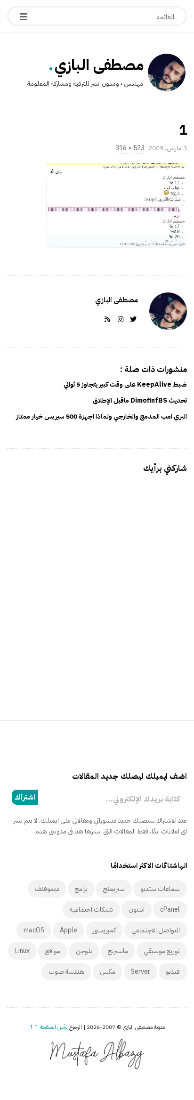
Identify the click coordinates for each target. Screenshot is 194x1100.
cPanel (170, 909)
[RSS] (105, 319)
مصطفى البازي (99, 65)
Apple (68, 930)
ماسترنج (118, 951)
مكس (107, 972)
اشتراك (25, 797)
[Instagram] (118, 319)
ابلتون (137, 909)
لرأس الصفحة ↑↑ (48, 1027)
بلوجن (84, 951)
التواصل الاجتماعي (155, 930)
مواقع (52, 951)
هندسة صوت (66, 972)
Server (140, 972)
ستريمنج (114, 889)
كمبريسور (104, 930)
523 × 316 (130, 148)
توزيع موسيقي (162, 951)
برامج (81, 889)
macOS (34, 930)
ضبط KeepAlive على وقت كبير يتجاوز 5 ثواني (125, 384)
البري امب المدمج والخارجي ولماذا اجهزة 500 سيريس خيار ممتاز (101, 416)
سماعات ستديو (160, 889)
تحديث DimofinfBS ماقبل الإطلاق (140, 400)
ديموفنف (47, 889)
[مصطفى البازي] (166, 72)
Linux (22, 951)
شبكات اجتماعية (91, 909)
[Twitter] (131, 319)
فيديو (173, 972)
